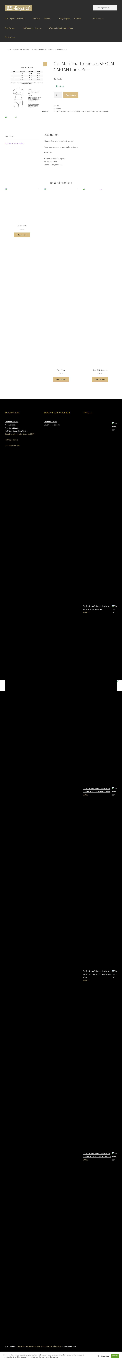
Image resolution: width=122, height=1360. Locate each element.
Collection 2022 (96, 111)
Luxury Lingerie (64, 18)
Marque (16, 49)
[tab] (22, 136)
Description (10, 136)
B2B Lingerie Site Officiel (15, 18)
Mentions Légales (12, 428)
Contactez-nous (11, 421)
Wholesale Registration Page (61, 28)
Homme (77, 18)
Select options (22, 235)
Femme (47, 18)
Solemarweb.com (69, 1346)
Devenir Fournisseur (52, 425)
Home (9, 49)
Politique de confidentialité (16, 431)
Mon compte (10, 37)
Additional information (14, 143)
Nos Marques (10, 28)
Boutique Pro (75, 111)
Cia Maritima (24, 49)
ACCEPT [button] (115, 1356)
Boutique (36, 18)
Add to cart (71, 95)
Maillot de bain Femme (32, 28)
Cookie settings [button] (103, 1356)
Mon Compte (10, 425)
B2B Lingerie (10, 1346)
